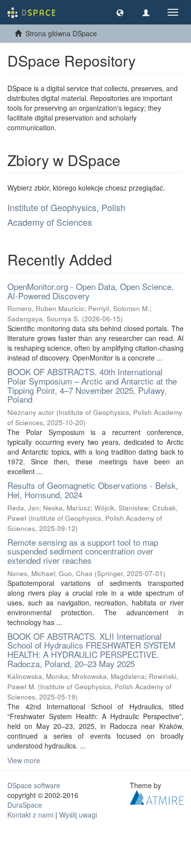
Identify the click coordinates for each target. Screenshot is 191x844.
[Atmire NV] (157, 796)
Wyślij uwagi (78, 815)
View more (23, 760)
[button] (120, 12)
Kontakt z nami (30, 815)
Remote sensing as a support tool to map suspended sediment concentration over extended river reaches (82, 551)
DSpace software (33, 785)
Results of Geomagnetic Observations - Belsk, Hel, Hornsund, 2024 (92, 490)
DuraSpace (24, 805)
